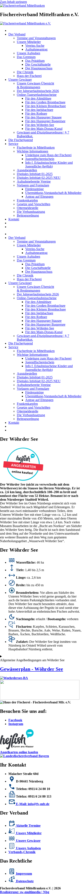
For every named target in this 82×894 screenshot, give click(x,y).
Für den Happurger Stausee (43, 117)
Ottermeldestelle (27, 208)
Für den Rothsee (36, 113)
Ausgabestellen (27, 170)
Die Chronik (25, 72)
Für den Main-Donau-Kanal (43, 128)
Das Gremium (26, 57)
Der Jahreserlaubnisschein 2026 (38, 91)
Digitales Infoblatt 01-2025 (35, 174)
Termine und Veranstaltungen (36, 38)
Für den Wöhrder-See (39, 125)
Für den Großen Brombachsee (45, 102)
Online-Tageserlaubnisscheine (37, 94)
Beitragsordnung (28, 215)
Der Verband (16, 34)
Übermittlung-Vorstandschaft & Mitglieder (53, 193)
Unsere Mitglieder (29, 42)
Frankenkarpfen (27, 200)
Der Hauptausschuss (38, 68)
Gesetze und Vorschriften (33, 204)
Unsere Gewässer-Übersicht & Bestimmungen (35, 85)
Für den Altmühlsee (38, 98)
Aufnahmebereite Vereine (34, 181)
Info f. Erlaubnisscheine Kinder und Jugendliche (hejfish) (49, 164)
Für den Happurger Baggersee (45, 121)
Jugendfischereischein (39, 159)
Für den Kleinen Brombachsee (45, 106)
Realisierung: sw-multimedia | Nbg (24, 892)
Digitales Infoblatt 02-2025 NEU (39, 177)
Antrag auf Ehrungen (39, 196)
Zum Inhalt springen (13, 2)
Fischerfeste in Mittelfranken (36, 147)
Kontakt (13, 219)
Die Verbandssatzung (31, 211)
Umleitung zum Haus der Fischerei (48, 155)
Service (13, 144)
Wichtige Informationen (32, 151)
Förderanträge (34, 189)
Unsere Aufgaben (28, 53)
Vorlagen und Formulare (33, 185)
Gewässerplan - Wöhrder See (31, 669)
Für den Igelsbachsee (39, 110)
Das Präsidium (35, 60)
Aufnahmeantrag (36, 49)
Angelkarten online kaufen (19, 752)
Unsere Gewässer (20, 79)
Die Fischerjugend (20, 140)
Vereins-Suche (34, 45)
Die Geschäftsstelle (38, 64)
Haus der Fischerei (29, 76)
